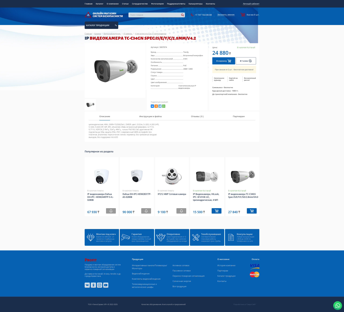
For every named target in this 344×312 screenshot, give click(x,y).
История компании (226, 265)
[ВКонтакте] (152, 106)
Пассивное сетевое (182, 270)
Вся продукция (179, 286)
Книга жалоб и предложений (174, 304)
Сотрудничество (140, 3)
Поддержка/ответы (176, 3)
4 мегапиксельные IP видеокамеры (187, 86)
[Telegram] (160, 106)
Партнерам (222, 270)
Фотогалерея (157, 3)
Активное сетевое (181, 265)
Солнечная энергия (182, 281)
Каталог (99, 3)
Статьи (125, 3)
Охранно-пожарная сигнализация (189, 275)
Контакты (210, 3)
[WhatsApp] (163, 106)
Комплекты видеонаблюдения (146, 278)
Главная (88, 3)
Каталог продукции (226, 275)
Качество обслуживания (151, 304)
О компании (113, 3)
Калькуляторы (196, 3)
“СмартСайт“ (251, 304)
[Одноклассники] (156, 106)
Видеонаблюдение (141, 273)
